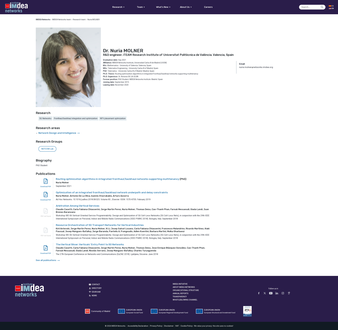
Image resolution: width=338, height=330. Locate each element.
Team (141, 7)
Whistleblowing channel (185, 300)
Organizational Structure (186, 290)
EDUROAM (96, 292)
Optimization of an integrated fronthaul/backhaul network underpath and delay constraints (112, 192)
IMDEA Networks (29, 290)
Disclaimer (169, 326)
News (94, 296)
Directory (97, 288)
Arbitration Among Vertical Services (77, 205)
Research (118, 7)
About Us (186, 7)
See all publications (48, 260)
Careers (208, 7)
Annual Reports (180, 293)
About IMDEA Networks (184, 287)
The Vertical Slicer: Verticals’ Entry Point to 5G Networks (90, 244)
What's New (163, 7)
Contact (96, 284)
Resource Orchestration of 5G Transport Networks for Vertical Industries (100, 225)
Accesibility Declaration (138, 326)
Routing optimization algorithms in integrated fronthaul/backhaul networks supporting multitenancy (117, 179)
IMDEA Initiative (180, 284)
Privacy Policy (156, 326)
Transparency (180, 297)
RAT (177, 326)
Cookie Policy (187, 326)
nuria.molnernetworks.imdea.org (256, 67)
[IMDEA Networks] (16, 7)
